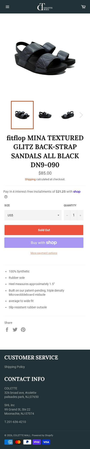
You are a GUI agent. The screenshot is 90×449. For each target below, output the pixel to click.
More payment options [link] (44, 253)
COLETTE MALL (22, 435)
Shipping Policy (14, 367)
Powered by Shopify (42, 435)
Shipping (30, 179)
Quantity (70, 205)
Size (7, 205)
